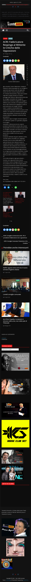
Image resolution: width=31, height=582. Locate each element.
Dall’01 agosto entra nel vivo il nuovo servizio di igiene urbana (15, 269)
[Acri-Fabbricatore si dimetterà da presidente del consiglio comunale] (9, 198)
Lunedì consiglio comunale (12, 294)
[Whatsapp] (15, 60)
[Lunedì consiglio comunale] (15, 278)
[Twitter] (7, 60)
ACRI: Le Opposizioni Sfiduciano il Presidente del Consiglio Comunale (8, 214)
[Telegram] (10, 60)
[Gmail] (13, 60)
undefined (4, 337)
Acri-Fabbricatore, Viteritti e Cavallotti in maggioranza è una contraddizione (20, 200)
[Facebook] (4, 60)
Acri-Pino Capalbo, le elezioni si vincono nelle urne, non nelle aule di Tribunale (15, 321)
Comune (5, 38)
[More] (18, 60)
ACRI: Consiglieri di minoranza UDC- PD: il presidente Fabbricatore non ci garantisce (15, 237)
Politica (10, 38)
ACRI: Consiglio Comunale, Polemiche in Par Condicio (16, 242)
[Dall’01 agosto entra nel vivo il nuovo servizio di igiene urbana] (15, 252)
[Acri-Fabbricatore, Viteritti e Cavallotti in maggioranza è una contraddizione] (20, 195)
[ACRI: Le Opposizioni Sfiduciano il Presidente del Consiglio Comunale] (8, 209)
